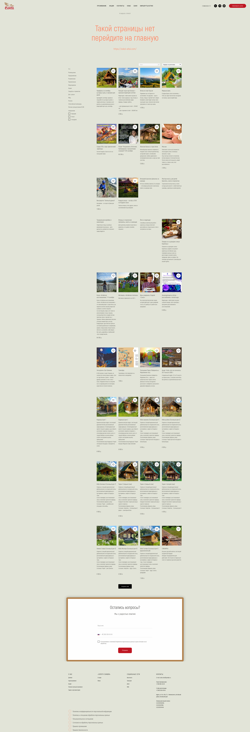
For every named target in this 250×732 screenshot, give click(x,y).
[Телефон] (215, 5)
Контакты (120, 6)
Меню (99, 681)
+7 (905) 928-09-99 (160, 690)
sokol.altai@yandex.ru (165, 677)
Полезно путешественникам (75, 687)
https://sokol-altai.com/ (125, 48)
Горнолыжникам (72, 681)
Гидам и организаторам (74, 690)
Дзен (128, 684)
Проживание (101, 6)
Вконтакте (129, 677)
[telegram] (219, 5)
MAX (128, 687)
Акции (111, 6)
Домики (70, 677)
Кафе (129, 6)
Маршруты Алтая (146, 6)
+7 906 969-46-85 (160, 684)
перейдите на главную (125, 37)
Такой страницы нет (125, 28)
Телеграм (129, 681)
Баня (135, 6)
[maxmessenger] (224, 5)
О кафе (99, 677)
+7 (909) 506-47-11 (206, 6)
